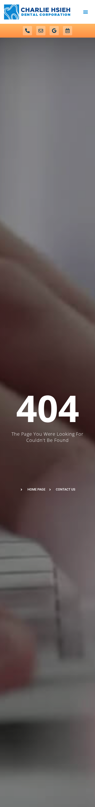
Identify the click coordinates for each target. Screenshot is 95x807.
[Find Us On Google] (54, 30)
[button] (85, 12)
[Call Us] (27, 30)
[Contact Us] (40, 30)
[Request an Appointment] (67, 30)
